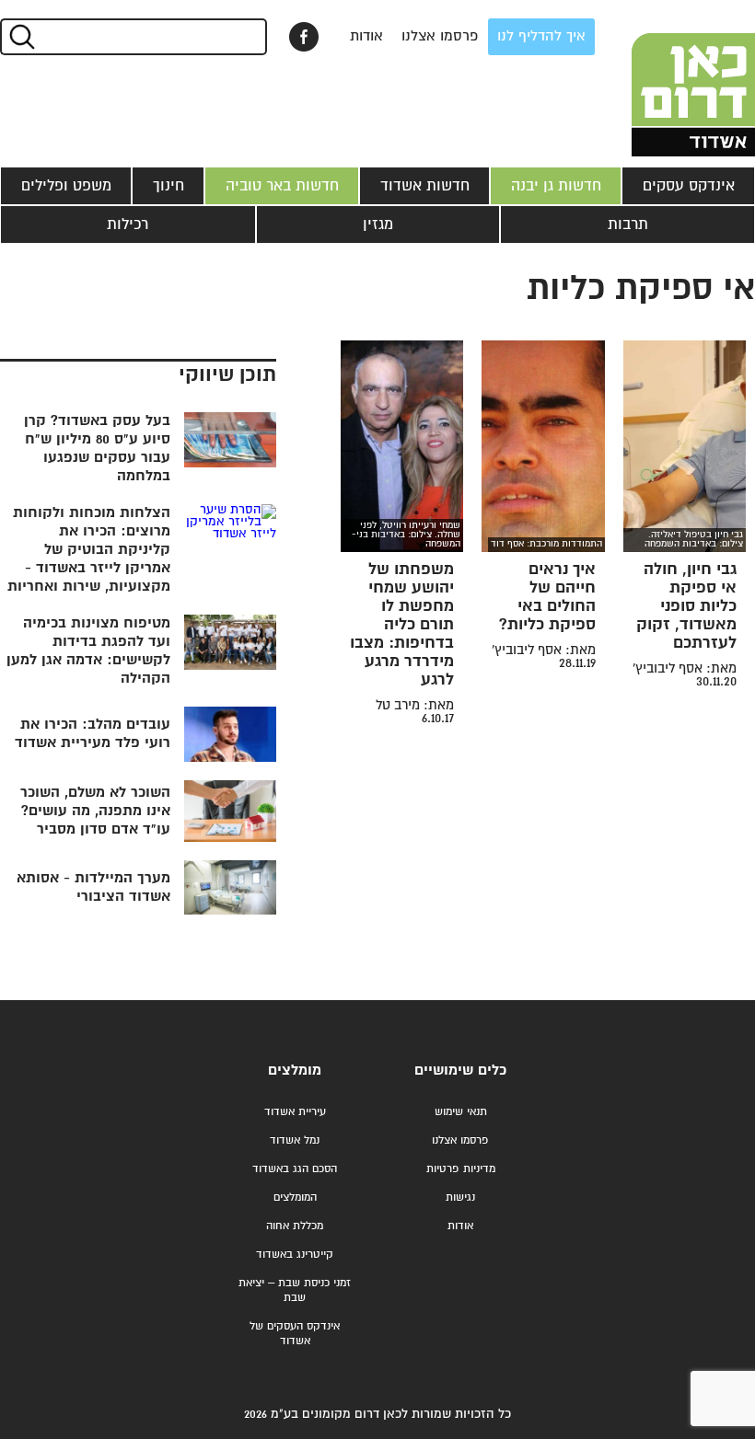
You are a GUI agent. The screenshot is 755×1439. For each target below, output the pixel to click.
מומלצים (294, 1070)
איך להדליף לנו (541, 36)
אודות (366, 36)
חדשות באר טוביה (282, 185)
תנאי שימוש (461, 1112)
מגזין (378, 224)
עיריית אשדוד (295, 1112)
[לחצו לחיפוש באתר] (20, 36)
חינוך (168, 185)
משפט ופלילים (66, 185)
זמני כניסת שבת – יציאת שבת (294, 1290)
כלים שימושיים (460, 1070)
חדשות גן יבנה (556, 185)
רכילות (127, 224)
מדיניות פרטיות (460, 1169)
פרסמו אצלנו (440, 36)
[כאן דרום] (663, 78)
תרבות (628, 224)
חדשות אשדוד (425, 185)
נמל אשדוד (294, 1140)
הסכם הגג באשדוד (294, 1169)
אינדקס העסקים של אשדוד (295, 1333)
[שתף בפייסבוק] (303, 36)
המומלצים (295, 1197)
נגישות (460, 1197)
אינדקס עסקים (689, 185)
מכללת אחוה (294, 1226)
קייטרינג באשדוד (294, 1254)
